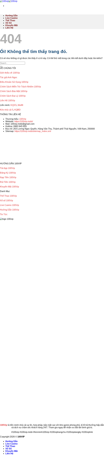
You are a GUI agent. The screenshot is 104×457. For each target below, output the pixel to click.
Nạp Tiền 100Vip (8, 177)
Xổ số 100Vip (6, 200)
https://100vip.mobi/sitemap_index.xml (32, 131)
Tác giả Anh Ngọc (8, 77)
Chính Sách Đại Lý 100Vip (13, 96)
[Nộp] (1, 66)
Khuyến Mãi (11, 25)
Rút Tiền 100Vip (8, 182)
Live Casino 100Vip (9, 205)
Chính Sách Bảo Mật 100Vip (13, 91)
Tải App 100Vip (7, 168)
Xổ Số (8, 23)
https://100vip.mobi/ (23, 121)
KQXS (14, 105)
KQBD (17, 110)
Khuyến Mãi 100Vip (9, 186)
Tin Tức (3, 214)
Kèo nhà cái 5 (6, 110)
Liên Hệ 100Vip (7, 100)
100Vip (22, 119)
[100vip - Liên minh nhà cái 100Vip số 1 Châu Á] (8, 1)
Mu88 (20, 105)
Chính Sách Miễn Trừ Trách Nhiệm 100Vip (20, 86)
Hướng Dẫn (11, 15)
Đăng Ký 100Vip (8, 173)
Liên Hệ (9, 28)
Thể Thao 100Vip (8, 196)
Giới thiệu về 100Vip (10, 73)
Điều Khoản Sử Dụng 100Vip (14, 82)
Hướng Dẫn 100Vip (9, 210)
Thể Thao (10, 20)
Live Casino (11, 18)
